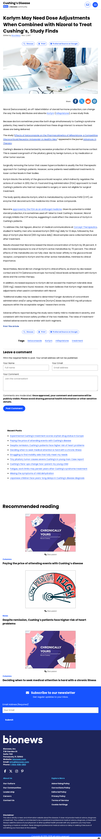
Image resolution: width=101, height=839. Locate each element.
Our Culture (9, 783)
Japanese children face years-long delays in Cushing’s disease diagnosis (47, 478)
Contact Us (8, 800)
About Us (7, 778)
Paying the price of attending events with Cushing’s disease (40, 440)
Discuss (29, 44)
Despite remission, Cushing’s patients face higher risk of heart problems (47, 445)
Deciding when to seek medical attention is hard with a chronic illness (46, 449)
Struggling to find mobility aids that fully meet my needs (38, 454)
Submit (9, 719)
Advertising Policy (61, 783)
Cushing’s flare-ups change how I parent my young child (39, 464)
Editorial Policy (59, 792)
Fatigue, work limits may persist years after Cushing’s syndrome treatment (48, 468)
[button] (87, 5)
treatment (77, 340)
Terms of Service (60, 800)
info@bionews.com (19, 762)
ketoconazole (35, 340)
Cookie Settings (60, 804)
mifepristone (62, 113)
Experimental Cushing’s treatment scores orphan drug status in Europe (47, 435)
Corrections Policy (61, 787)
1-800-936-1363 (18, 764)
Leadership (8, 792)
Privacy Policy (58, 796)
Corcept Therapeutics (85, 227)
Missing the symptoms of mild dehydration (32, 473)
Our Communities (12, 787)
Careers (7, 796)
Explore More (58, 778)
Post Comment (14, 408)
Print (43, 44)
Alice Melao (16, 35)
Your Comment (11, 374)
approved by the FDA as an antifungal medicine (37, 209)
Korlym (50, 113)
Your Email (57, 363)
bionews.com (19, 759)
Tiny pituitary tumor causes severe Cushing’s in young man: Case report (47, 459)
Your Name (8, 363)
